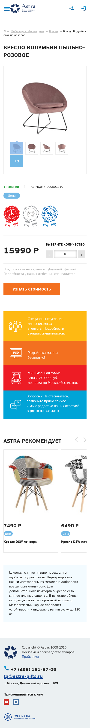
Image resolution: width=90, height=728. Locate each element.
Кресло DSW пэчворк (20, 542)
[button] (76, 439)
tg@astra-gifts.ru (23, 676)
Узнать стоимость (32, 289)
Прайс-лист (30, 657)
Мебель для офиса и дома (27, 31)
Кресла (53, 31)
